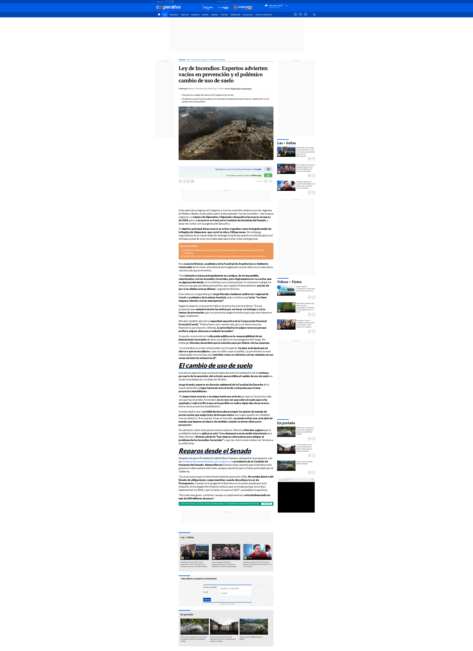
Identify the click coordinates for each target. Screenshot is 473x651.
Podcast (224, 15)
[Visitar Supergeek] (305, 16)
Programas (248, 15)
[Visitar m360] (300, 16)
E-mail (205, 592)
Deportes (185, 15)
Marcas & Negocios (263, 15)
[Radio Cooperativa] (242, 7)
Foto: (182, 109)
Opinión (214, 15)
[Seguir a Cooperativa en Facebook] (166, 1)
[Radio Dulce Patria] (207, 7)
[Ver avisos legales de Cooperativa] (295, 16)
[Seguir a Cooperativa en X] (169, 1)
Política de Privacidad (227, 604)
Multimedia (235, 15)
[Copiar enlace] (270, 181)
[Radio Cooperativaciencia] (223, 7)
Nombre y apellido (210, 587)
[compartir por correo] (266, 181)
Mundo (205, 15)
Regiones (195, 15)
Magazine (173, 15)
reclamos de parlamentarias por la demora (206, 461)
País (165, 15)
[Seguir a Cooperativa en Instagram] (172, 1)
